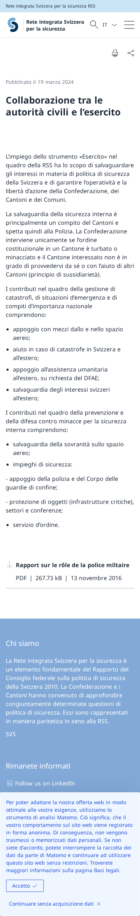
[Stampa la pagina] (115, 53)
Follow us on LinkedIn (45, 783)
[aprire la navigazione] (129, 25)
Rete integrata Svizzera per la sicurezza (55, 25)
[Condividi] (131, 53)
